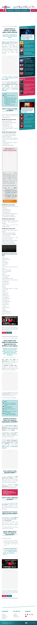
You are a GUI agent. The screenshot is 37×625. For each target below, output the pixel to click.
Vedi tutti (34, 10)
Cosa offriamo (23, 7)
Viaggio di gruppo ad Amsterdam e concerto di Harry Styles (9, 493)
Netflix (9, 332)
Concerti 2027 (18, 10)
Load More (10, 601)
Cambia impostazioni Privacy (6, 622)
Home (3, 26)
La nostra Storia (16, 616)
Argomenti (16, 7)
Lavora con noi (4, 616)
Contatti (3, 614)
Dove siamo (4, 615)
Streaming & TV (6, 26)
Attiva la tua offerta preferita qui (8, 201)
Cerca (34, 7)
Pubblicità (4, 618)
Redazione (15, 615)
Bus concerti (24, 10)
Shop (30, 7)
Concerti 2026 (11, 10)
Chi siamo (15, 614)
